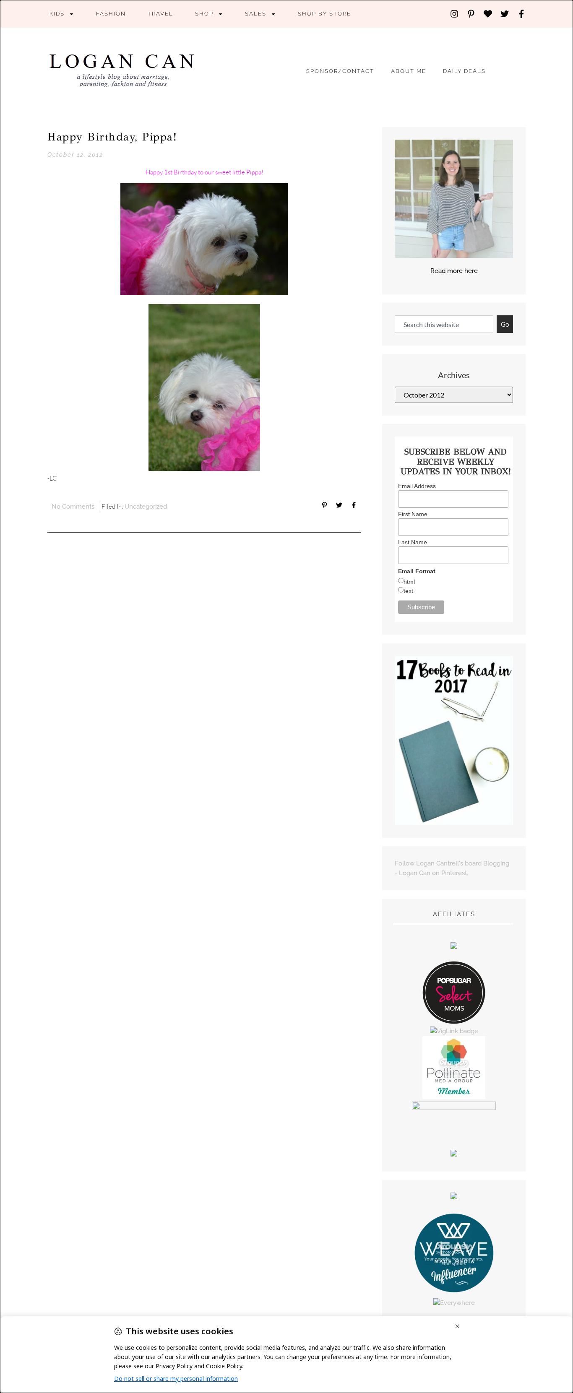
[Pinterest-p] (471, 14)
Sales (255, 13)
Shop (204, 13)
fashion (111, 13)
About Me (408, 71)
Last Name (412, 542)
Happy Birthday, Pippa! (112, 136)
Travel (160, 13)
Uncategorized (146, 506)
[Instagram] (454, 14)
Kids (57, 13)
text (408, 590)
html (409, 581)
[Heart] (488, 14)
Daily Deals (464, 71)
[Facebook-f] (521, 14)
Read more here (454, 271)
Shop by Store (324, 13)
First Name (412, 514)
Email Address (417, 486)
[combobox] (444, 324)
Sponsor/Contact (340, 71)
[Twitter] (504, 14)
